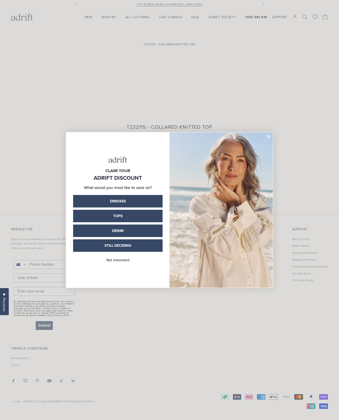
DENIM (118, 230)
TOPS (118, 216)
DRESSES (118, 201)
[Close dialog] (268, 137)
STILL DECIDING (117, 245)
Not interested (117, 259)
